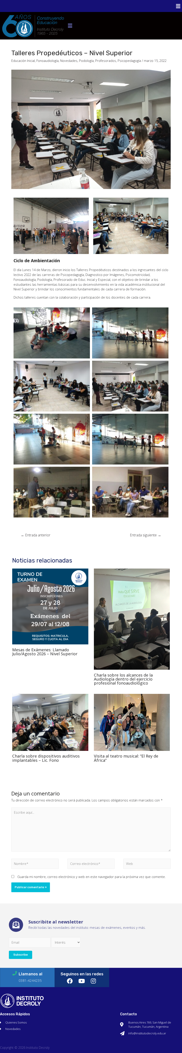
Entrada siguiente (145, 535)
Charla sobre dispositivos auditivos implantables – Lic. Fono (46, 758)
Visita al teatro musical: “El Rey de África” (126, 758)
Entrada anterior (35, 535)
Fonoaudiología (47, 60)
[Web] (147, 864)
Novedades (68, 60)
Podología (86, 60)
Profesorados (105, 60)
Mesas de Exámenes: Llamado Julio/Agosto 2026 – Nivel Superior (44, 651)
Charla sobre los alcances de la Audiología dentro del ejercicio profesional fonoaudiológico (123, 679)
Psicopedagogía (129, 60)
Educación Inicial (23, 60)
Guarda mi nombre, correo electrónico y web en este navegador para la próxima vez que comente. (91, 876)
